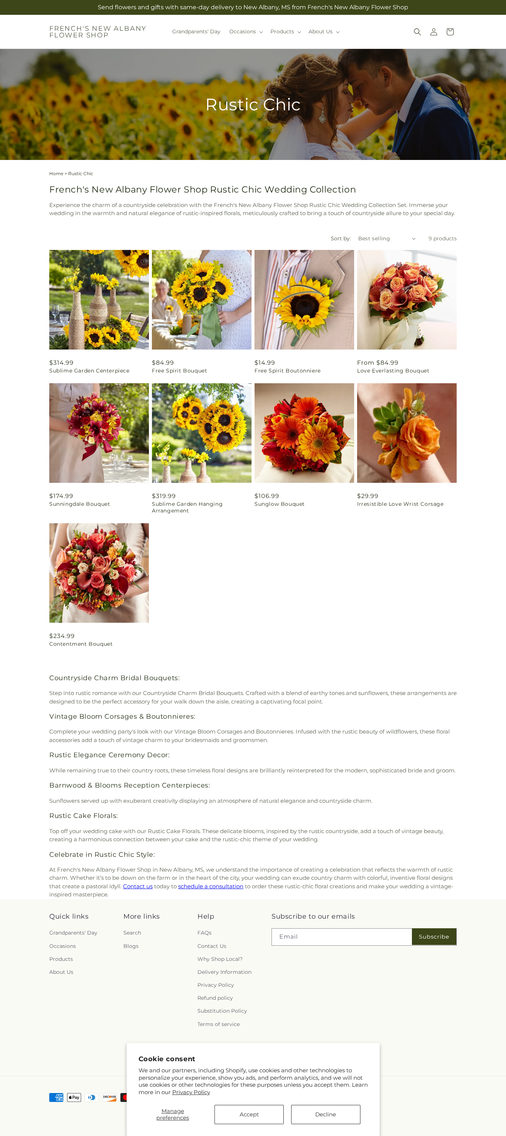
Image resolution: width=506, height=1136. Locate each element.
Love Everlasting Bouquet (393, 370)
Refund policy (215, 998)
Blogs (131, 946)
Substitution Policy (222, 1011)
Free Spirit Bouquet (179, 370)
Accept (249, 1114)
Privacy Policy (191, 1092)
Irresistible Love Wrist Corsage (400, 504)
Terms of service (218, 1024)
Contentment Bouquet (81, 644)
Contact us (138, 886)
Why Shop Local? (220, 959)
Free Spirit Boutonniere (287, 370)
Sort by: (341, 238)
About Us (61, 972)
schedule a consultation (210, 886)
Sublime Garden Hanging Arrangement (187, 507)
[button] (245, 31)
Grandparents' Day (73, 933)
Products (61, 959)
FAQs (204, 933)
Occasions (62, 946)
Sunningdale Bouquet (79, 504)
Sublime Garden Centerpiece (89, 370)
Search (132, 933)
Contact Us (211, 946)
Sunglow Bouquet (279, 504)
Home (56, 173)
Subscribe (434, 936)
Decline (325, 1114)
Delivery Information (224, 972)
